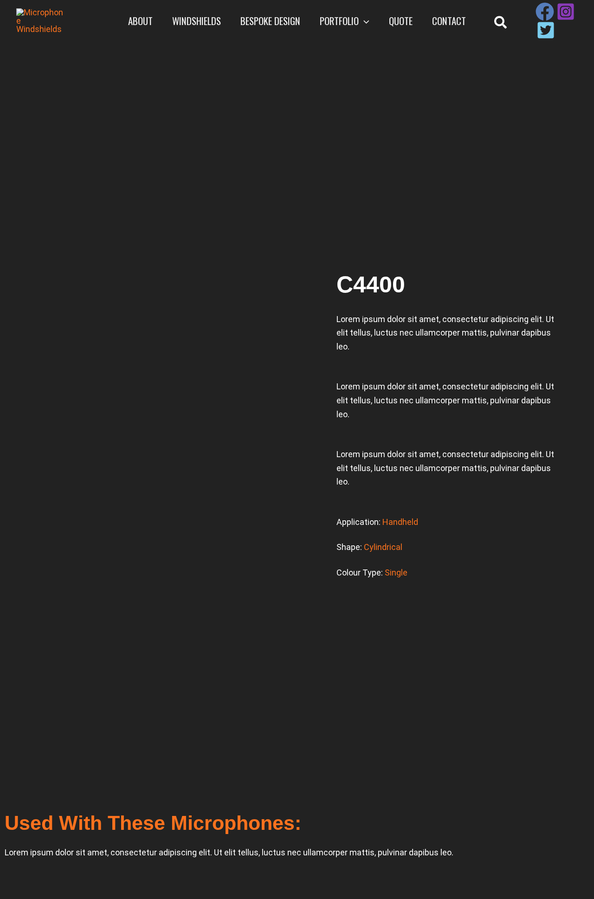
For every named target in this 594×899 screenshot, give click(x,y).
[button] (364, 21)
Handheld (400, 522)
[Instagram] (565, 11)
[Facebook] (545, 11)
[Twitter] (545, 30)
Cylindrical (383, 547)
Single (396, 572)
